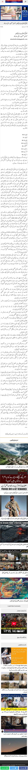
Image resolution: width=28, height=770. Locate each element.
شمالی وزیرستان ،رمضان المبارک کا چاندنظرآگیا (15, 756)
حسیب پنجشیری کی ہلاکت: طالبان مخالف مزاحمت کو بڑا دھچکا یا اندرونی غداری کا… (14, 518)
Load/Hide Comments (14, 606)
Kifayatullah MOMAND (10, 765)
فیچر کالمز (6, 433)
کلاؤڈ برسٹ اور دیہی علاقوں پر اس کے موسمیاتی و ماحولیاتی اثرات (17, 466)
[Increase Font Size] (2, 26)
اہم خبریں (16, 433)
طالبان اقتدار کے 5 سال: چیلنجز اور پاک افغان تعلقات (19, 600)
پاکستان (9, 433)
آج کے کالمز (20, 433)
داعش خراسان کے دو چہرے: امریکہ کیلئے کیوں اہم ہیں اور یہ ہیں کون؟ (16, 492)
